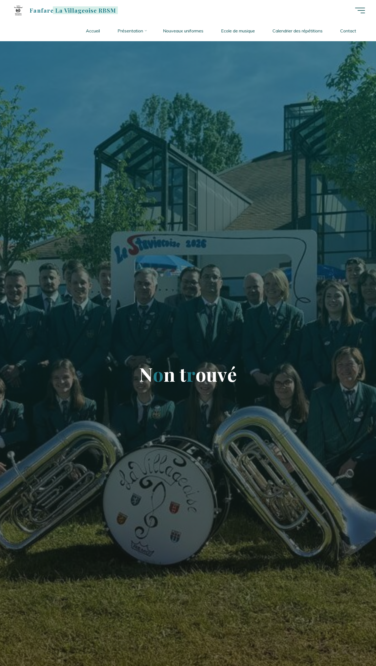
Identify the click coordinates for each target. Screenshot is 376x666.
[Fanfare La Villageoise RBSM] (18, 10)
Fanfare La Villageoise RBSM (73, 10)
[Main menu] (360, 10)
